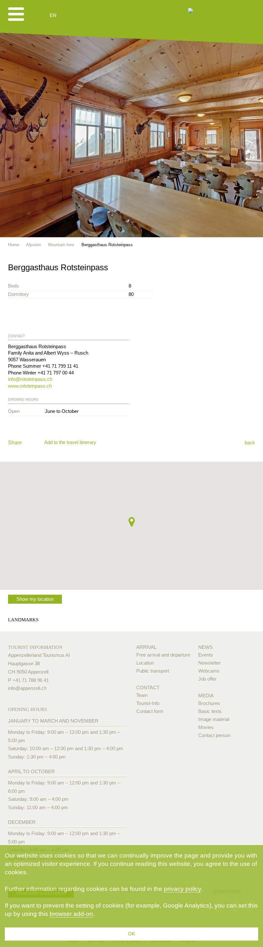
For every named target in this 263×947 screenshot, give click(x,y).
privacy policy (182, 888)
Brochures (209, 703)
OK (131, 933)
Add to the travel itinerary (70, 442)
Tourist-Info (147, 703)
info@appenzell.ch (27, 688)
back (250, 442)
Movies (206, 727)
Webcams (209, 671)
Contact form (150, 711)
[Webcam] (70, 15)
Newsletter (209, 663)
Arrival (146, 647)
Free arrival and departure (163, 655)
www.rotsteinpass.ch (30, 386)
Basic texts (210, 711)
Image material (213, 719)
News (205, 647)
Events (205, 655)
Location (145, 663)
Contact (147, 687)
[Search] (87, 15)
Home (13, 244)
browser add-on (71, 913)
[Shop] (103, 15)
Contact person (214, 735)
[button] (132, 522)
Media (206, 695)
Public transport (152, 671)
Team (142, 695)
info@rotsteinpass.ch (30, 379)
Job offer (207, 679)
